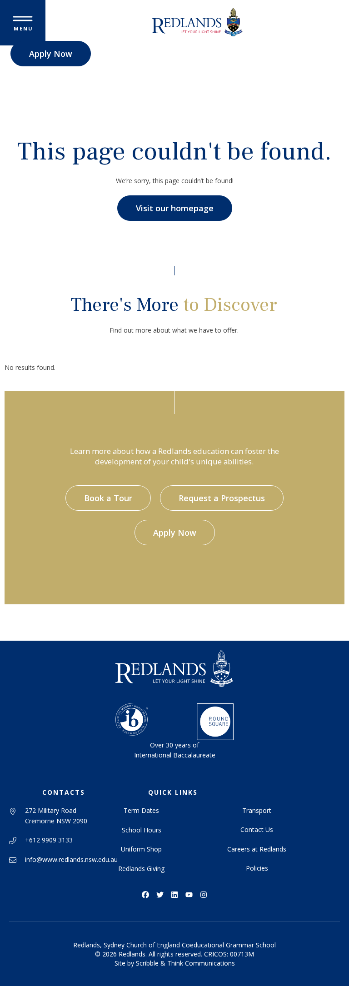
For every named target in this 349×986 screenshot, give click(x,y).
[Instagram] (203, 894)
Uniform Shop (141, 849)
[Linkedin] (174, 894)
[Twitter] (160, 894)
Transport (256, 810)
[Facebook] (145, 894)
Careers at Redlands (256, 849)
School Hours (141, 830)
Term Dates (141, 810)
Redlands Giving (141, 868)
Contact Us (256, 829)
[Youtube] (189, 894)
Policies (257, 868)
